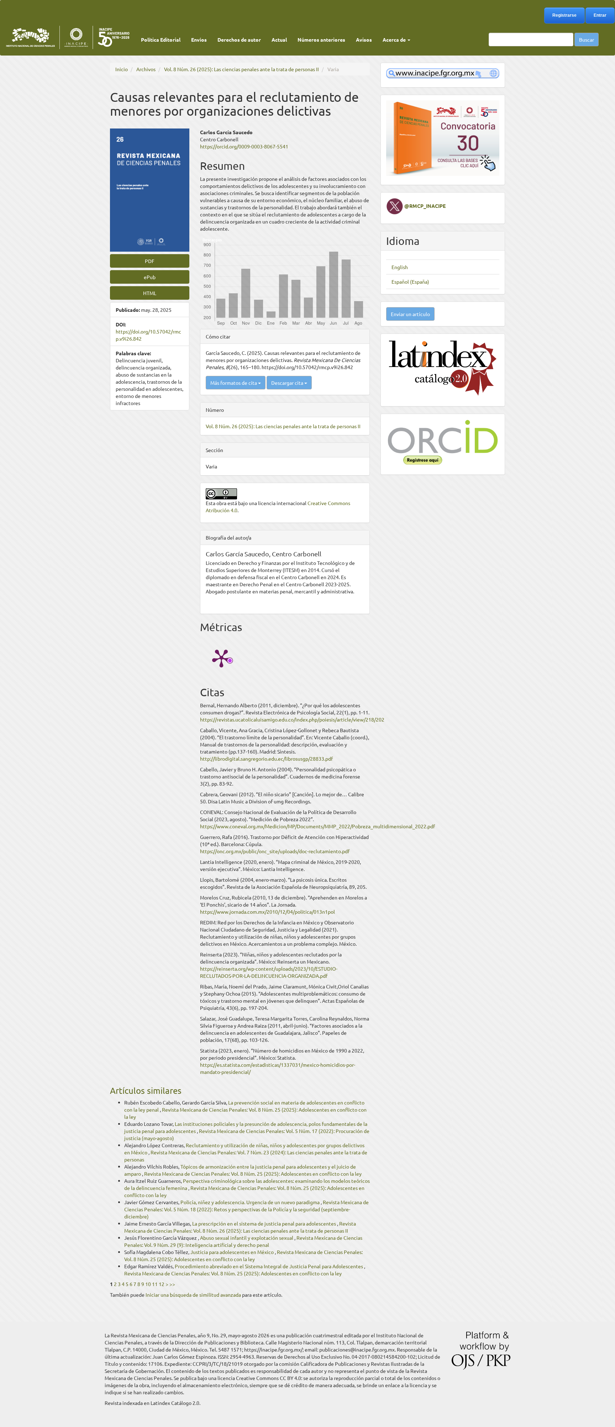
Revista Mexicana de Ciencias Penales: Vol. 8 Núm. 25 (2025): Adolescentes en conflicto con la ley (253, 1173)
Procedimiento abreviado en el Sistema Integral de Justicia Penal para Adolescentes (269, 1266)
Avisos (364, 39)
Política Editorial (160, 39)
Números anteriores (321, 39)
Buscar (586, 39)
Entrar (600, 15)
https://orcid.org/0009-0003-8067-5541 (244, 146)
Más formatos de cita (234, 382)
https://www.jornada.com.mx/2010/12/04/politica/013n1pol (267, 911)
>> (172, 1284)
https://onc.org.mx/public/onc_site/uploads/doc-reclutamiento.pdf (274, 851)
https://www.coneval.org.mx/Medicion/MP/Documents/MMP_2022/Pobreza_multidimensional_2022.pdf (317, 826)
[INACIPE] (442, 72)
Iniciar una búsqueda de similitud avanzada (193, 1294)
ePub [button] (150, 277)
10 (148, 1284)
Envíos (199, 39)
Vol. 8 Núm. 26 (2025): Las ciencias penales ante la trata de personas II (241, 69)
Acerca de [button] (395, 39)
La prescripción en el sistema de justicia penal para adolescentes (264, 1223)
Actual (279, 39)
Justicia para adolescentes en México (232, 1252)
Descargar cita (287, 382)
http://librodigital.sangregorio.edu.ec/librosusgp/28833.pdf (266, 758)
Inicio (121, 69)
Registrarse (564, 15)
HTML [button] (149, 293)
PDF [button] (149, 261)
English (399, 267)
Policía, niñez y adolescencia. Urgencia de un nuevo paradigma (250, 1202)
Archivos (146, 69)
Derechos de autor (239, 39)
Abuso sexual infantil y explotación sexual (247, 1237)
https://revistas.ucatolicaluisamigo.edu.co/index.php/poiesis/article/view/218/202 (292, 719)
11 (155, 1284)
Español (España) (410, 281)
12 (161, 1284)
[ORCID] (442, 441)
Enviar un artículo (410, 314)
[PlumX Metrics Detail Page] (221, 657)
